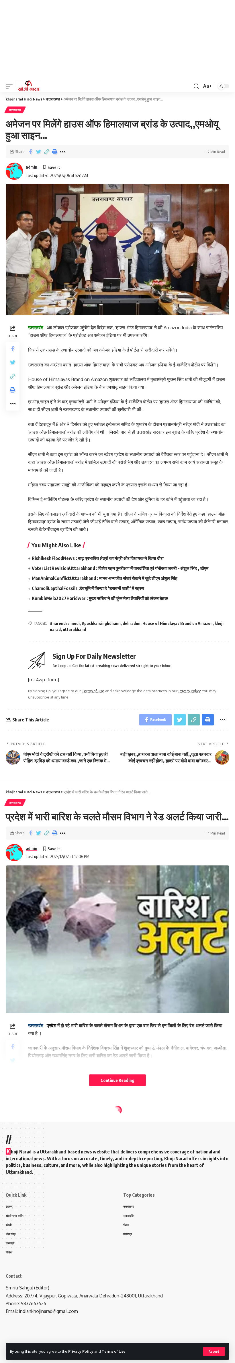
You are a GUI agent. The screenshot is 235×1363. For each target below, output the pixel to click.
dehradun (131, 623)
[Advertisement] (117, 40)
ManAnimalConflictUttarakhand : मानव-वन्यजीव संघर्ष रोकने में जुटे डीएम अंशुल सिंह (104, 578)
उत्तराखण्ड (15, 110)
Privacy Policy (80, 1351)
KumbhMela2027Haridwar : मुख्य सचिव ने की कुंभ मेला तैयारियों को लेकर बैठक (100, 598)
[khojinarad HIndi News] (28, 86)
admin (31, 166)
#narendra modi (65, 623)
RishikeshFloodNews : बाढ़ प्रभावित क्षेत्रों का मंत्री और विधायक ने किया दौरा (98, 558)
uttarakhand (74, 629)
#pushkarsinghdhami (101, 623)
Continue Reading (117, 1080)
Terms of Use (114, 1351)
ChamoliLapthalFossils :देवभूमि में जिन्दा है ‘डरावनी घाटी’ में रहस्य (88, 588)
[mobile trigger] (10, 86)
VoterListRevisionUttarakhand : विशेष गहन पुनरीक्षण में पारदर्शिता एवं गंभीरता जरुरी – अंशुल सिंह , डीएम (120, 568)
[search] (196, 86)
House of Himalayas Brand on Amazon (177, 623)
